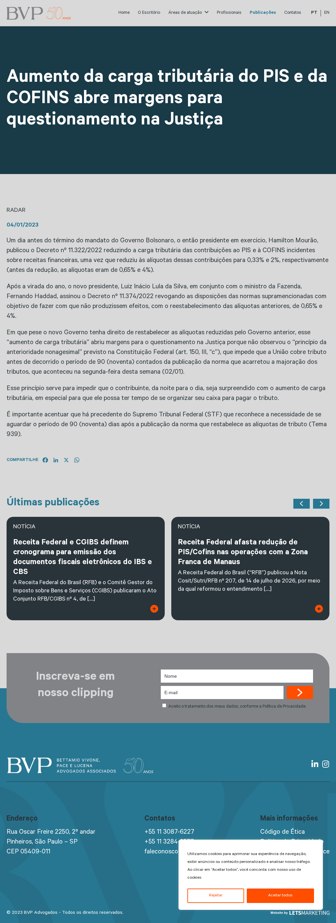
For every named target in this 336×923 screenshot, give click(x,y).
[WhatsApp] (76, 460)
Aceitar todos (280, 895)
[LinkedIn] (55, 460)
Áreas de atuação (185, 13)
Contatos (292, 13)
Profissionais (229, 13)
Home (124, 13)
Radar (16, 211)
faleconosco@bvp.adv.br (178, 852)
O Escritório (149, 13)
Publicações (263, 13)
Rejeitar (215, 895)
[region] (250, 875)
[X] (66, 460)
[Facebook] (45, 460)
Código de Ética (282, 832)
